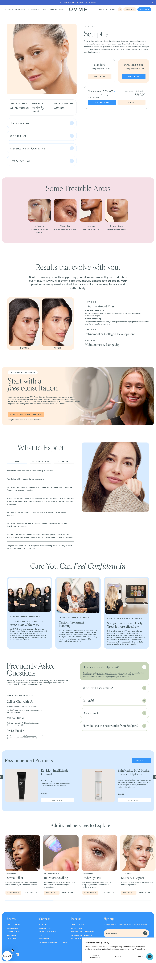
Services (9, 9)
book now (99, 76)
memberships (34, 9)
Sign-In (131, 102)
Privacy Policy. (141, 949)
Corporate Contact (47, 932)
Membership (12, 935)
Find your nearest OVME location (19, 723)
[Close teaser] (12, 950)
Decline (140, 956)
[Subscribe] (145, 933)
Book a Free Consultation (24, 415)
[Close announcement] (152, 2)
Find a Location (13, 924)
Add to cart (58, 800)
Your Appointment (40, 461)
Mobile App (11, 939)
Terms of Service (78, 924)
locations (20, 9)
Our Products (13, 932)
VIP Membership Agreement (82, 935)
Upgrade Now (101, 102)
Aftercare (64, 461)
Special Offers (57, 9)
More (112, 9)
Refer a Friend (44, 939)
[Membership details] (114, 91)
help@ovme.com (29, 736)
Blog (41, 935)
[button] (7, 956)
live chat (34, 710)
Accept (118, 956)
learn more (29, 893)
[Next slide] (151, 850)
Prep (17, 461)
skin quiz (103, 9)
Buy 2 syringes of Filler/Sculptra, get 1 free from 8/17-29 (78, 2)
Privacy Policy (77, 928)
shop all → (141, 760)
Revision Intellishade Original (54, 772)
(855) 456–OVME (16, 710)
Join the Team (45, 928)
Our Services (12, 928)
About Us (43, 924)
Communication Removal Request (53, 942)
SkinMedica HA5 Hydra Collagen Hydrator (133, 772)
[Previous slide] (9, 850)
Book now (144, 9)
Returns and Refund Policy (82, 932)
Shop (45, 9)
